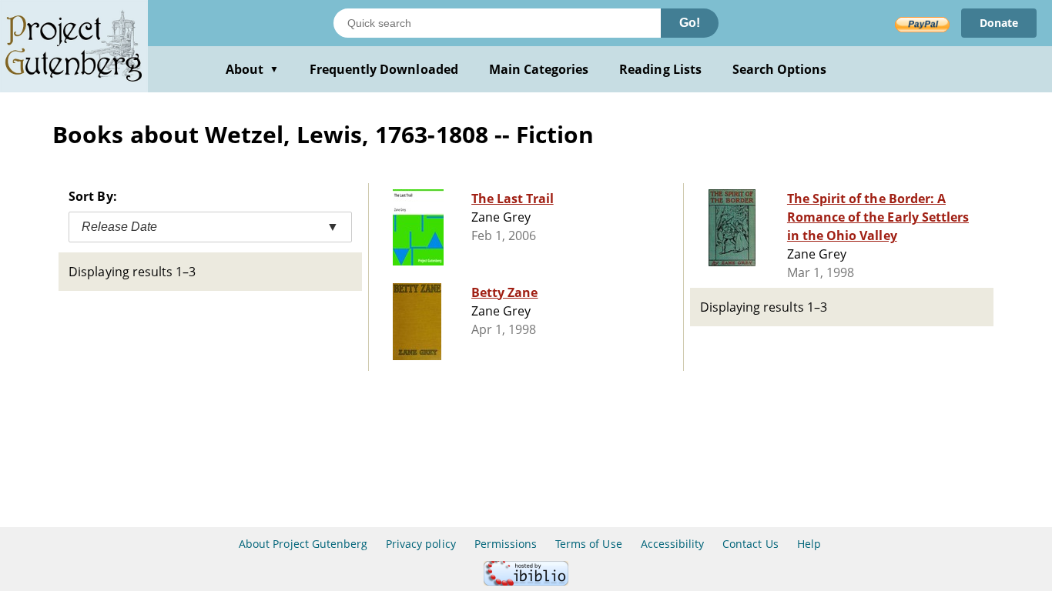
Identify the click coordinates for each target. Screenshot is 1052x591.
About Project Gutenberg (303, 543)
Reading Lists (660, 69)
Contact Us (750, 543)
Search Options (779, 69)
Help (809, 543)
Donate (999, 22)
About (252, 69)
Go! (689, 22)
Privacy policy (421, 543)
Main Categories (539, 69)
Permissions (505, 543)
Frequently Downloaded (384, 69)
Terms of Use (588, 543)
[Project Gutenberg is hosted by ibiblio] (526, 581)
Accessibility (673, 543)
